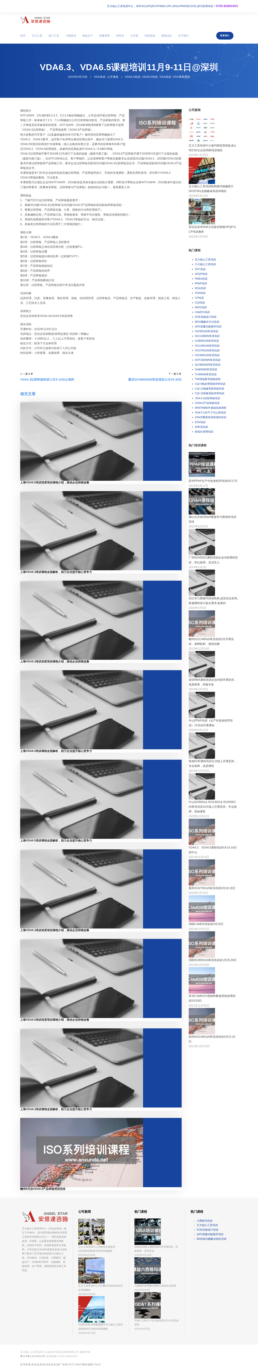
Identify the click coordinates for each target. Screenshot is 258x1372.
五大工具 (37, 35)
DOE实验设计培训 (205, 316)
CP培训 (199, 297)
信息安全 (51, 1364)
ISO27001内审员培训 (207, 350)
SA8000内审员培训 (206, 369)
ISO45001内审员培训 (207, 355)
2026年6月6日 (198, 607)
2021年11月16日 (199, 857)
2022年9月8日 (142, 1289)
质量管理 (104, 35)
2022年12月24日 (199, 648)
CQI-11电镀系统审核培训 (209, 388)
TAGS (97, 1364)
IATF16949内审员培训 (207, 359)
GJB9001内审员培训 (207, 340)
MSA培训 (200, 288)
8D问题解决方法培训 (207, 321)
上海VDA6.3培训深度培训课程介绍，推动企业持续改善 (54, 661)
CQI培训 (200, 302)
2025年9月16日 (198, 730)
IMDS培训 (201, 307)
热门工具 (54, 35)
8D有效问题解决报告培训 (211, 1238)
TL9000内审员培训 (206, 374)
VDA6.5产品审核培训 (207, 402)
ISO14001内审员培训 (207, 345)
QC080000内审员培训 (207, 364)
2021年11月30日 (199, 1005)
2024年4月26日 (198, 689)
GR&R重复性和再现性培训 (210, 417)
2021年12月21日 (199, 928)
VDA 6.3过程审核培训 (207, 398)
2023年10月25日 (199, 770)
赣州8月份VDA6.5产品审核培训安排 (42, 1188)
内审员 (120, 35)
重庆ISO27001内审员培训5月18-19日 (212, 888)
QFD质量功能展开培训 (208, 326)
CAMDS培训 (202, 312)
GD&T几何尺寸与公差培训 (210, 412)
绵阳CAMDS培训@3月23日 (206, 924)
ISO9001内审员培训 (206, 331)
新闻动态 (166, 35)
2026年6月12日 (198, 195)
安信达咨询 (38, 1364)
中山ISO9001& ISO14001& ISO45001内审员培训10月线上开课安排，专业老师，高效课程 (213, 806)
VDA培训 (99, 76)
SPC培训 (200, 269)
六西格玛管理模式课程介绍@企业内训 (155, 1285)
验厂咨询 (62, 1364)
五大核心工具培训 (205, 259)
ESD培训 (200, 422)
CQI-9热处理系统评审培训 (210, 383)
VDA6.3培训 (132, 76)
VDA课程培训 (181, 76)
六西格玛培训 (205, 1220)
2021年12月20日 (199, 964)
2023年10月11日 (199, 816)
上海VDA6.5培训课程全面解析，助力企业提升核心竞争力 (56, 750)
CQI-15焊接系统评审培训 (209, 393)
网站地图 (87, 1364)
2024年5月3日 (198, 567)
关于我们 (183, 35)
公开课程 (112, 76)
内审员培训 (201, 426)
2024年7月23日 (198, 155)
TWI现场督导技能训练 (208, 379)
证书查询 (25, 1364)
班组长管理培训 (204, 431)
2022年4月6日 (142, 1328)
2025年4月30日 (198, 236)
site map (74, 1364)
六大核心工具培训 (205, 264)
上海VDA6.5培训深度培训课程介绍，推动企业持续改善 (54, 482)
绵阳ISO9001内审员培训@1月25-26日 (213, 960)
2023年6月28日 (86, 1255)
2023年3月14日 (143, 1255)
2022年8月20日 (198, 526)
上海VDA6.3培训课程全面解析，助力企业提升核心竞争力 (56, 571)
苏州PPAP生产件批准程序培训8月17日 (213, 480)
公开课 (134, 35)
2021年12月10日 (199, 1046)
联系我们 (224, 35)
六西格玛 (70, 35)
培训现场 (149, 35)
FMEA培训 (201, 278)
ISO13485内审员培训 (207, 335)
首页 (22, 35)
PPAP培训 (201, 283)
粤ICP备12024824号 (32, 1356)
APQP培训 (201, 273)
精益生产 (87, 35)
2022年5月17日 (198, 485)
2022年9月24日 (78, 76)
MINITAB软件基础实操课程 (210, 407)
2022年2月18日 (198, 892)
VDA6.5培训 (150, 76)
